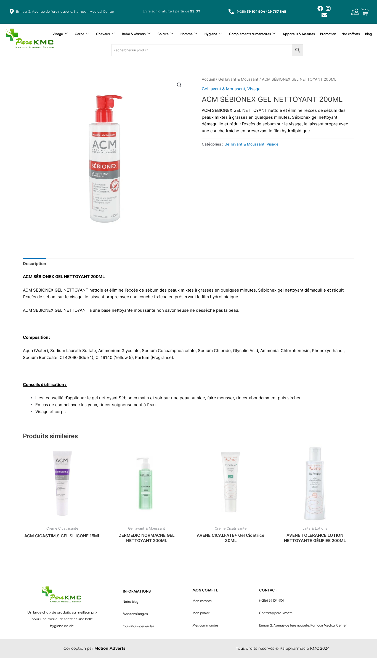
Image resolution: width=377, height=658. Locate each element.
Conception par (94, 648)
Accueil (208, 79)
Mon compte (202, 601)
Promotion (328, 34)
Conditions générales (138, 626)
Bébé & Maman (134, 34)
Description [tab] (34, 263)
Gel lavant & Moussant (238, 79)
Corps (79, 34)
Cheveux (103, 34)
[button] (179, 85)
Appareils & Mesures (299, 34)
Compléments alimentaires (250, 34)
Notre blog (130, 601)
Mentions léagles (135, 614)
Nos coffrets (351, 34)
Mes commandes (205, 625)
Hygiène (211, 34)
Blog (368, 34)
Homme (186, 34)
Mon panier (200, 613)
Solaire (163, 34)
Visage (57, 34)
